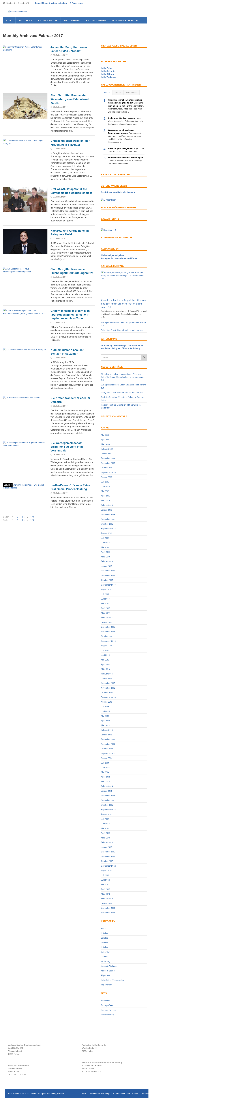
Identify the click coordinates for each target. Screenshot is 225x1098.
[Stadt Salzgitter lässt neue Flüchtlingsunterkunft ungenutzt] (25, 279)
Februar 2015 (107, 729)
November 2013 (108, 800)
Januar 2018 (106, 566)
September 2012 (108, 865)
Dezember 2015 (108, 683)
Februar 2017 (107, 617)
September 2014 (108, 753)
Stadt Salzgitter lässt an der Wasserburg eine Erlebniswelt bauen (70, 99)
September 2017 (108, 584)
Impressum (147, 1093)
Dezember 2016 (108, 626)
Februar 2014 (107, 786)
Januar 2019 (106, 509)
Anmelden (105, 1000)
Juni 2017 (105, 598)
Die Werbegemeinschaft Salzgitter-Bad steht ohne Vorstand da (67, 446)
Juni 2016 (105, 654)
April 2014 (105, 776)
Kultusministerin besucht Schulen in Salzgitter (67, 352)
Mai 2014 (105, 772)
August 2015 (106, 701)
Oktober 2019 (107, 467)
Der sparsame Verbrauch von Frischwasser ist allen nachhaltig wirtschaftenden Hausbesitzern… (124, 136)
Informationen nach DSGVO (125, 1093)
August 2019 (106, 476)
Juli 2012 (105, 875)
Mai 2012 (105, 884)
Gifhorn (104, 956)
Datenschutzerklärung (99, 1093)
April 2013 (105, 832)
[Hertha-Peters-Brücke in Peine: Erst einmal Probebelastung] (25, 495)
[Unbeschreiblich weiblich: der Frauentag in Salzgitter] (25, 151)
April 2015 (105, 720)
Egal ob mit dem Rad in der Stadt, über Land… (126, 150)
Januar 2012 (106, 903)
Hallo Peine (25, 20)
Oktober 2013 (107, 804)
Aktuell (118, 92)
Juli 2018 (105, 537)
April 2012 (105, 889)
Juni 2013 (105, 823)
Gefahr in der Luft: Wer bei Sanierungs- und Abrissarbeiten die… (125, 160)
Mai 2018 (105, 547)
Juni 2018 (105, 542)
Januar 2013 (106, 847)
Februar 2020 (107, 448)
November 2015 (108, 687)
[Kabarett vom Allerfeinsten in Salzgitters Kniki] (25, 241)
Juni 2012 (105, 879)
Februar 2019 (107, 505)
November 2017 (108, 575)
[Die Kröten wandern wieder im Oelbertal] (25, 408)
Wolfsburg (105, 961)
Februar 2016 (107, 673)
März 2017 (105, 612)
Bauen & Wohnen (108, 965)
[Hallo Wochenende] (16, 11)
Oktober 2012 (107, 861)
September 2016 (108, 640)
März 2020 (105, 444)
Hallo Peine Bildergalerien (112, 980)
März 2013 (105, 837)
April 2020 (105, 439)
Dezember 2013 (108, 795)
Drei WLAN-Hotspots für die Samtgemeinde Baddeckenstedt (71, 191)
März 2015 (105, 725)
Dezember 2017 (108, 570)
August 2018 (106, 533)
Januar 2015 (106, 734)
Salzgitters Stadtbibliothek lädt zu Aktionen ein (121, 330)
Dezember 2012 (108, 851)
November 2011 (108, 912)
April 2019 (105, 495)
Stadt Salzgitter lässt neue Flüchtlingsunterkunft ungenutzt (72, 271)
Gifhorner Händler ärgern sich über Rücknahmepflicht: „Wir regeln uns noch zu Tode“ (70, 314)
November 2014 (108, 743)
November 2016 (108, 631)
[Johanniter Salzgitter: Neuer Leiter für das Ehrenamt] (25, 57)
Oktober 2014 (107, 748)
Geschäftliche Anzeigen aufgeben (51, 3)
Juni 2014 (105, 767)
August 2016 (106, 645)
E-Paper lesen (76, 3)
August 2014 (106, 757)
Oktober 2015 (107, 692)
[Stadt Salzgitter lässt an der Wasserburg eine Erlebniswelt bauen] (25, 106)
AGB (84, 1093)
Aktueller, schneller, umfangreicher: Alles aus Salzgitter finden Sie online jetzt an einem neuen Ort (123, 303)
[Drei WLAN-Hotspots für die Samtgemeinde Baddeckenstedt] (25, 199)
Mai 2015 (105, 715)
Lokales (8, 485)
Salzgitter (105, 951)
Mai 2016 (105, 659)
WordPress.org (107, 1014)
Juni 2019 (105, 486)
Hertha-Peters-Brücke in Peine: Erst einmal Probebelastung (71, 487)
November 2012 (108, 856)
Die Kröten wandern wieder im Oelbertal (70, 400)
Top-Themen (106, 984)
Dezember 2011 (108, 907)
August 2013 (106, 814)
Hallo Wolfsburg (96, 20)
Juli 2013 (105, 818)
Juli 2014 (105, 762)
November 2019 (108, 462)
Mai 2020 (105, 434)
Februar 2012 (107, 898)
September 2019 (108, 472)
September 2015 (108, 697)
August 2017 (106, 589)
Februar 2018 (107, 561)
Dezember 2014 (108, 739)
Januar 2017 (106, 622)
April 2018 (105, 551)
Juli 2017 (105, 594)
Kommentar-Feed (108, 1009)
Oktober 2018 (107, 523)
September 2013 (108, 809)
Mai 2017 (105, 603)
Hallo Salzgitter (47, 20)
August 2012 (106, 870)
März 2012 (105, 893)
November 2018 (108, 519)
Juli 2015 (105, 706)
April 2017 (105, 608)
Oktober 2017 (107, 579)
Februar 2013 (107, 842)
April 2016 (105, 664)
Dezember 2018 (108, 514)
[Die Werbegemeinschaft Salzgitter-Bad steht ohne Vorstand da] (25, 453)
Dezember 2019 (108, 458)
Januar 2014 (106, 790)
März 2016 (105, 669)
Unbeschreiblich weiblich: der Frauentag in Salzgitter (70, 142)
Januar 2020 (106, 453)
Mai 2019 (105, 491)
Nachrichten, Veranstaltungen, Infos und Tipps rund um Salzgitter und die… (126, 105)
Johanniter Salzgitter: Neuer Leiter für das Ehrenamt (69, 49)
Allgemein (105, 975)
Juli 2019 (105, 481)
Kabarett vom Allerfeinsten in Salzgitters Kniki (70, 232)
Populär (106, 92)
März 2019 (105, 500)
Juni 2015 (105, 711)
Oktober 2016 (107, 636)
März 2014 (105, 781)
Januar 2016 (106, 678)
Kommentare (131, 92)
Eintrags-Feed (107, 1005)
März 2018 (105, 556)
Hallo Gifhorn (72, 20)
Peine (103, 928)
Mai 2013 (105, 828)
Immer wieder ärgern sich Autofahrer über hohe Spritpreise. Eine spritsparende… (125, 120)
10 (33, 516)
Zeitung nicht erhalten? (126, 20)
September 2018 (108, 528)
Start (9, 20)
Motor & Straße (108, 970)
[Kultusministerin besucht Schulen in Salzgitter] (25, 360)
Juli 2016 (105, 650)
